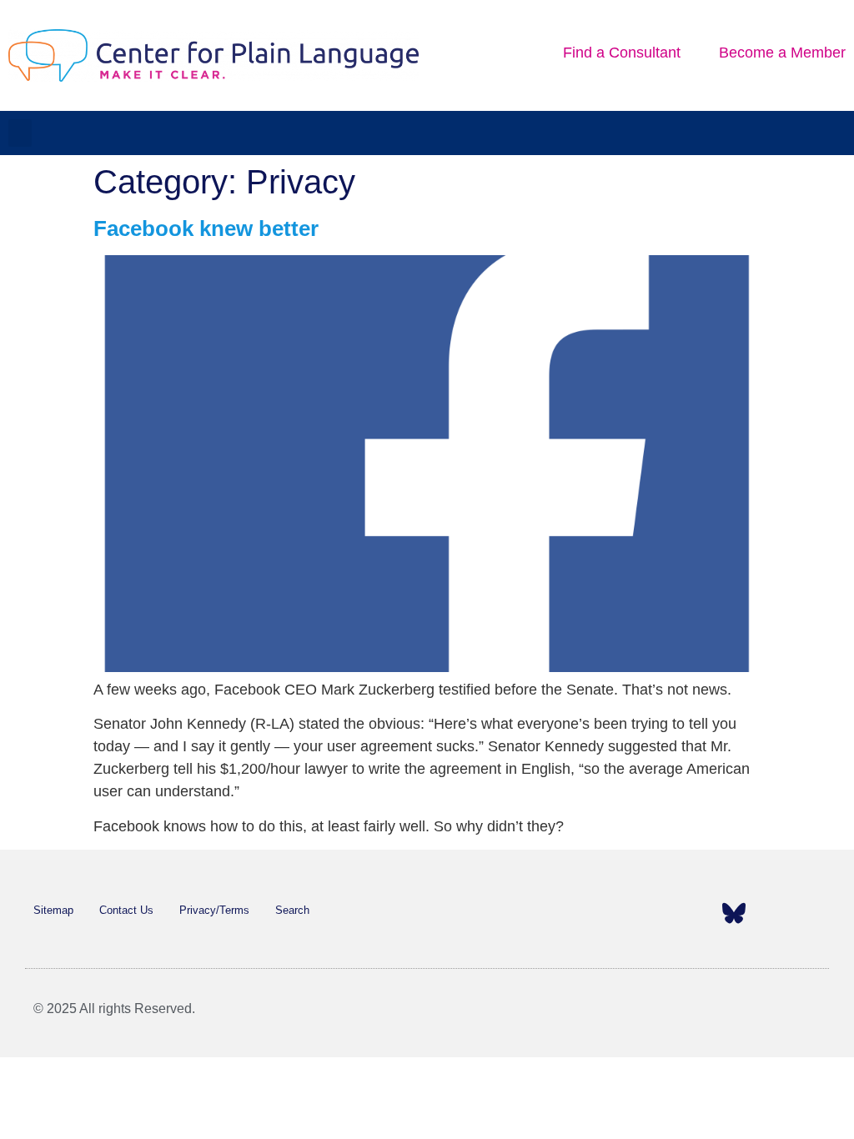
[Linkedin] (702, 913)
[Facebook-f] (607, 913)
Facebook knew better (206, 228)
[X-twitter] (639, 913)
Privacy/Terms (214, 910)
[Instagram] (670, 913)
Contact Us (126, 910)
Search (292, 910)
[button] (20, 133)
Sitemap (53, 910)
